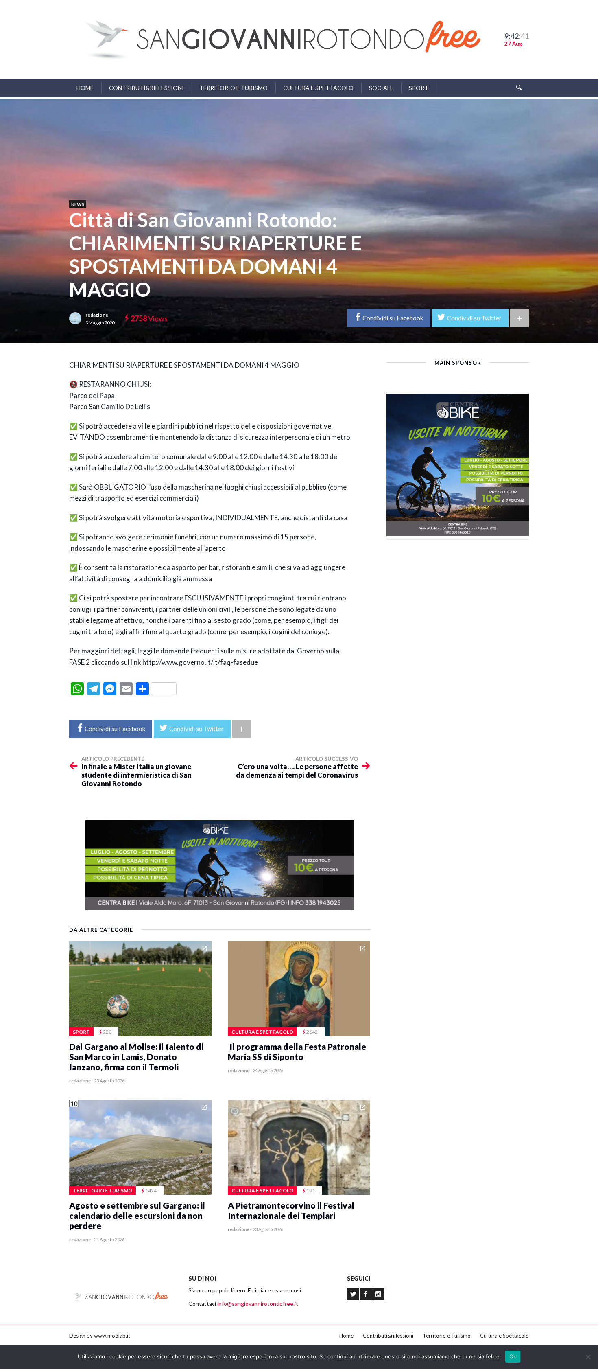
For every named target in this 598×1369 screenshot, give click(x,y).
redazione (96, 315)
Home (85, 87)
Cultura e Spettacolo (318, 87)
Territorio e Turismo (233, 87)
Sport (418, 87)
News (77, 204)
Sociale (381, 87)
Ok (513, 1356)
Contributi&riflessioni (146, 87)
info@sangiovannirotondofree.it (257, 1303)
